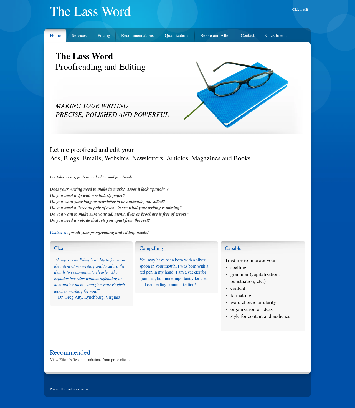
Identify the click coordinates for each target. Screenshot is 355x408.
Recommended (70, 352)
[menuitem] (52, 34)
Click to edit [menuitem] (300, 9)
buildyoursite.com (78, 389)
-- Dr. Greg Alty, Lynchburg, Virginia (87, 297)
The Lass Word (90, 11)
